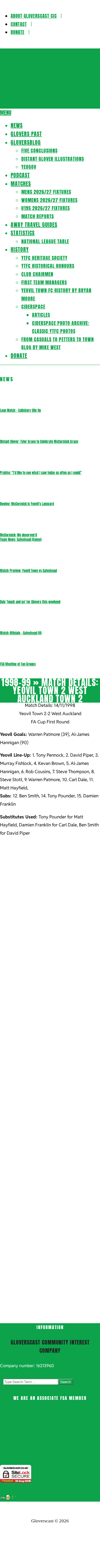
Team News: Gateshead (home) (21, 539)
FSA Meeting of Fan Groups (18, 664)
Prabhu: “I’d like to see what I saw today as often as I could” (41, 472)
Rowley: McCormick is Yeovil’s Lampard (27, 503)
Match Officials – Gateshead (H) (21, 633)
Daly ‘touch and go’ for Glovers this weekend (30, 601)
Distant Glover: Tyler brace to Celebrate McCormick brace (39, 441)
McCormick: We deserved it (18, 535)
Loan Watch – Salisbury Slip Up (20, 410)
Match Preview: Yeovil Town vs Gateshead (28, 570)
